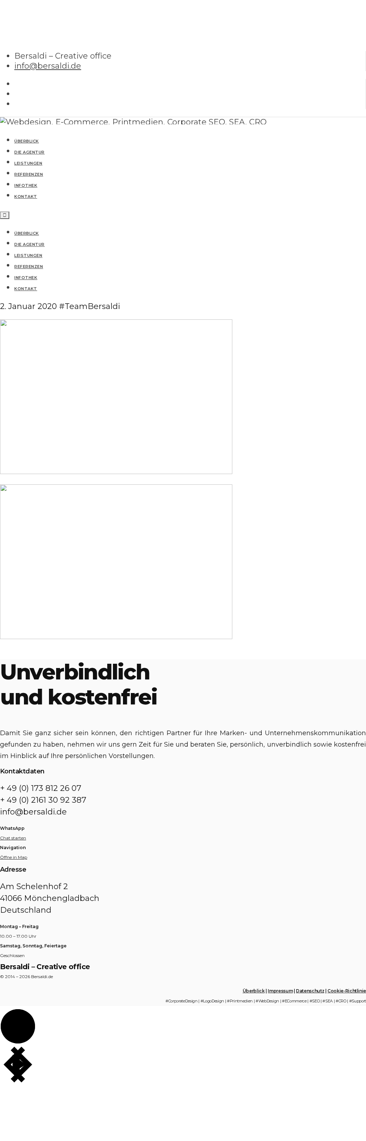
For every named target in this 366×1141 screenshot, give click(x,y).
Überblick (26, 233)
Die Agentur (29, 244)
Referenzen (28, 266)
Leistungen (28, 255)
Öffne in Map (13, 857)
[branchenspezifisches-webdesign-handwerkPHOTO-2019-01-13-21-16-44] (116, 471)
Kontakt (25, 288)
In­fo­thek (25, 277)
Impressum (280, 990)
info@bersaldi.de (47, 66)
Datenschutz (310, 990)
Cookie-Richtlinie (346, 990)
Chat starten (13, 838)
